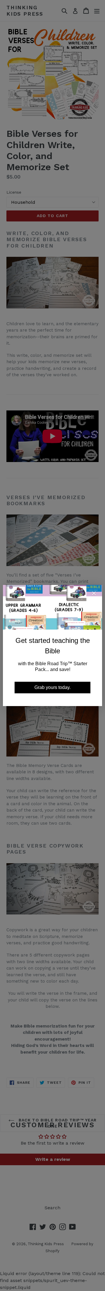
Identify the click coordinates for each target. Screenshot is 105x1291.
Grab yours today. (52, 687)
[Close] (94, 594)
